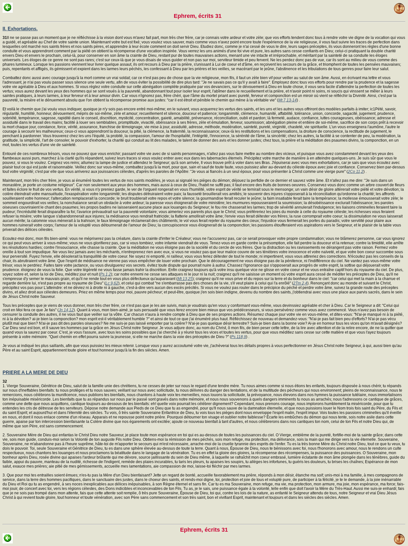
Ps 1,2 (105, 274)
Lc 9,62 (112, 283)
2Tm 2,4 (300, 283)
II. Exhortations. (20, 28)
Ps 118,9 (238, 337)
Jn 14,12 (66, 310)
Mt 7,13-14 (287, 100)
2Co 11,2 (355, 171)
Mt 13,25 (185, 279)
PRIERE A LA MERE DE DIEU (35, 372)
